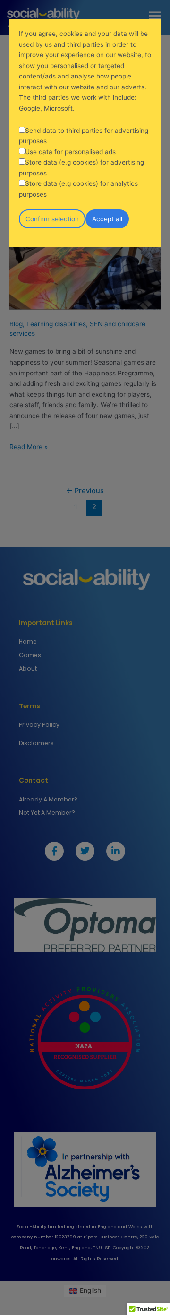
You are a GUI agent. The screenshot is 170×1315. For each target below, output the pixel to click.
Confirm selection (52, 219)
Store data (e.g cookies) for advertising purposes (81, 167)
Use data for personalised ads (70, 152)
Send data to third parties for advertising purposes (83, 136)
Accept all (107, 219)
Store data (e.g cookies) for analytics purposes (78, 189)
